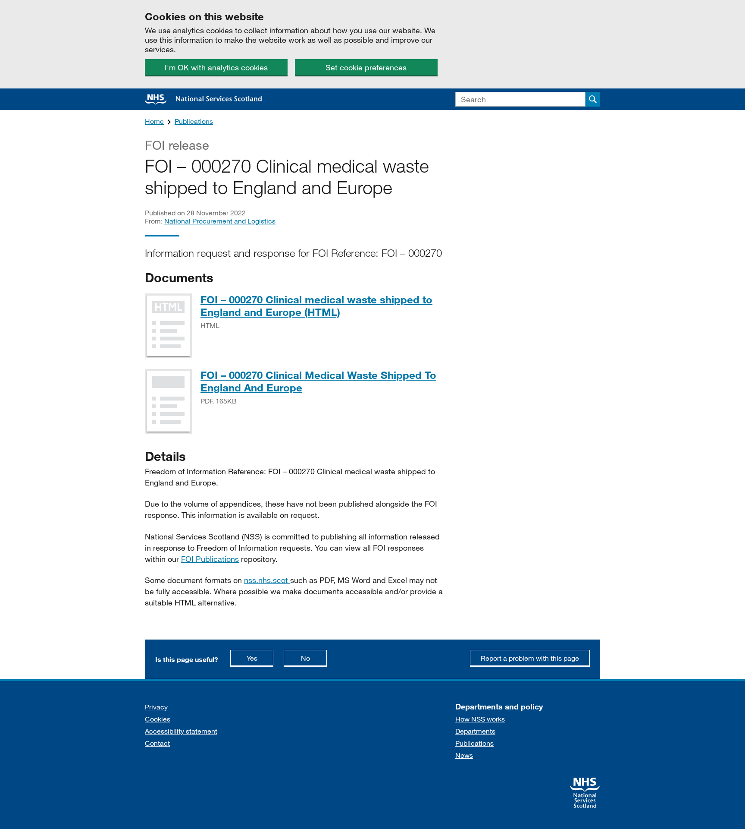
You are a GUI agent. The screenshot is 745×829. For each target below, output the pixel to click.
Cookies (157, 719)
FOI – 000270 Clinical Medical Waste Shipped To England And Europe (318, 381)
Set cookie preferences (366, 67)
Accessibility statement (181, 731)
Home (154, 121)
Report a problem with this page (530, 658)
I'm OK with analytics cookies (216, 67)
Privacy (156, 707)
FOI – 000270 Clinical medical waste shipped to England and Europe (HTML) (316, 305)
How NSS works (480, 719)
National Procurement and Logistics (219, 221)
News (464, 755)
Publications (194, 121)
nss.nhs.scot (267, 580)
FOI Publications (210, 559)
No (314, 657)
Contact (157, 743)
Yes (260, 657)
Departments (475, 731)
